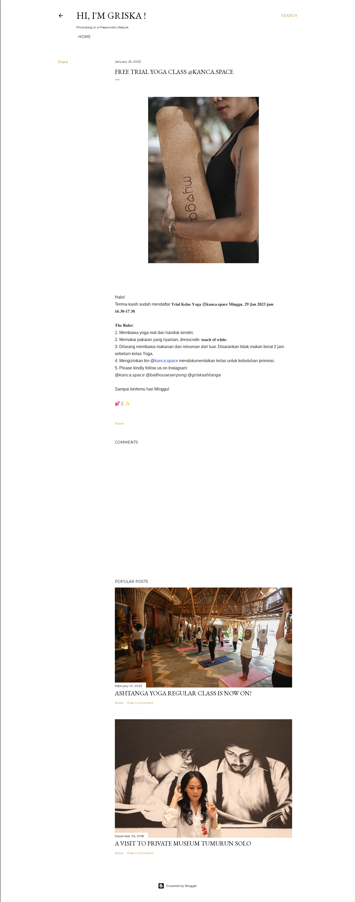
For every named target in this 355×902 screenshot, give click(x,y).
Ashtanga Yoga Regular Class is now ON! (183, 693)
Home (84, 36)
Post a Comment (140, 703)
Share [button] (63, 62)
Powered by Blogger (181, 886)
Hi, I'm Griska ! (111, 15)
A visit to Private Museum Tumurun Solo (183, 843)
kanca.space (166, 360)
